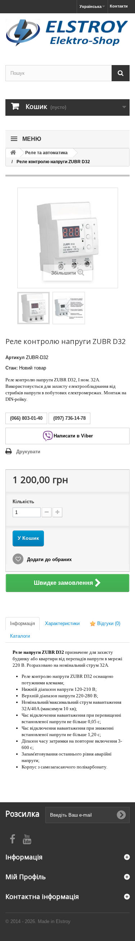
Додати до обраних (49, 559)
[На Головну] (13, 152)
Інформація (22, 623)
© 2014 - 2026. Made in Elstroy (38, 921)
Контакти (119, 6)
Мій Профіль (25, 876)
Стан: (11, 368)
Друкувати (28, 451)
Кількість (23, 501)
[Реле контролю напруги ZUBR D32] (33, 308)
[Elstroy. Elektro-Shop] (67, 33)
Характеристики (62, 623)
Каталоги (20, 636)
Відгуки (108, 623)
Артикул (14, 357)
